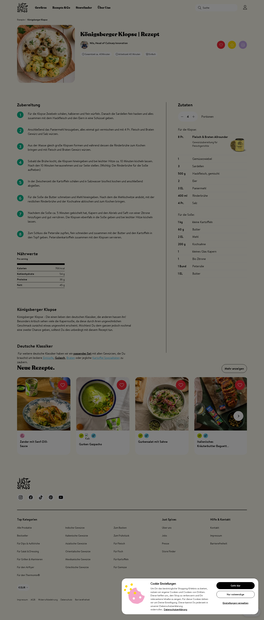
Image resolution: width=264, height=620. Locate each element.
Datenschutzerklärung (175, 609)
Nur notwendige (235, 594)
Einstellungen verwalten (235, 603)
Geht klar (235, 585)
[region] (190, 596)
